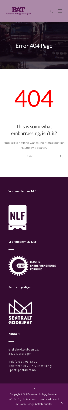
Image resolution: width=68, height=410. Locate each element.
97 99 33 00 (29, 361)
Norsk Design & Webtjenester (35, 404)
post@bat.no (27, 370)
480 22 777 (28, 366)
